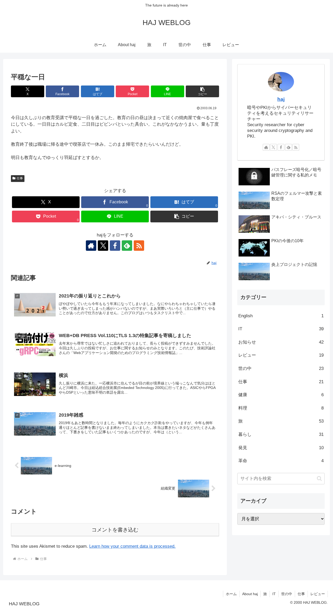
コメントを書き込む (115, 530)
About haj (250, 594)
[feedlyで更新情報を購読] (127, 245)
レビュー (317, 594)
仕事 (20, 178)
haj (281, 99)
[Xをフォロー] (103, 245)
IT (274, 594)
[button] (202, 91)
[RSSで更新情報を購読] (139, 245)
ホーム (231, 594)
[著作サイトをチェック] (91, 245)
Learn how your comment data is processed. (132, 546)
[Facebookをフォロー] (115, 245)
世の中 (286, 594)
